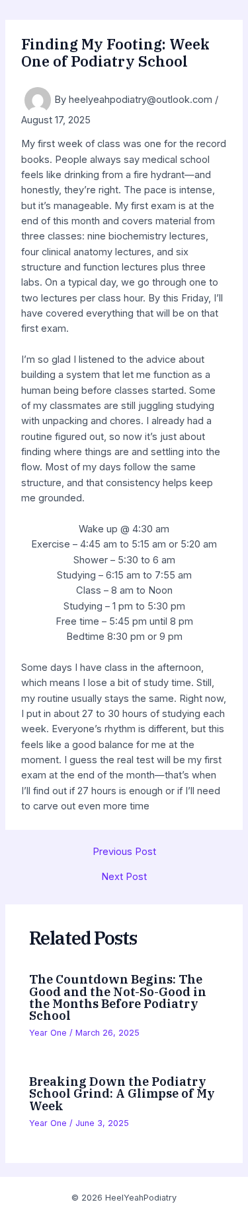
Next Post (124, 877)
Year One (48, 1033)
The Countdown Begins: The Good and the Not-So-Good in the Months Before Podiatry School (117, 997)
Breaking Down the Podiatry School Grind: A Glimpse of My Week (122, 1093)
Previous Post (124, 852)
